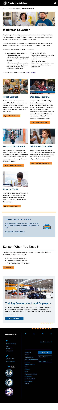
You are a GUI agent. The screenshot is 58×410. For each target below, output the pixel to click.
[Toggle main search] (55, 3)
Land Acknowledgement (31, 359)
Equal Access (28, 376)
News (26, 371)
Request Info (8, 268)
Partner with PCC (14, 318)
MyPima (44, 352)
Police (26, 367)
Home (4, 8)
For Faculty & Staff (30, 379)
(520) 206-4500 (10, 359)
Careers (27, 355)
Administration (28, 381)
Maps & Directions (30, 364)
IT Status (27, 369)
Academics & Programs (14, 8)
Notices (27, 384)
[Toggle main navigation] (41, 3)
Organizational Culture (31, 374)
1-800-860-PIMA (10, 361)
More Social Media (45, 342)
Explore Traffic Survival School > (15, 232)
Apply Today (42, 361)
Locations (27, 362)
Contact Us (28, 352)
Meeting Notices (29, 357)
